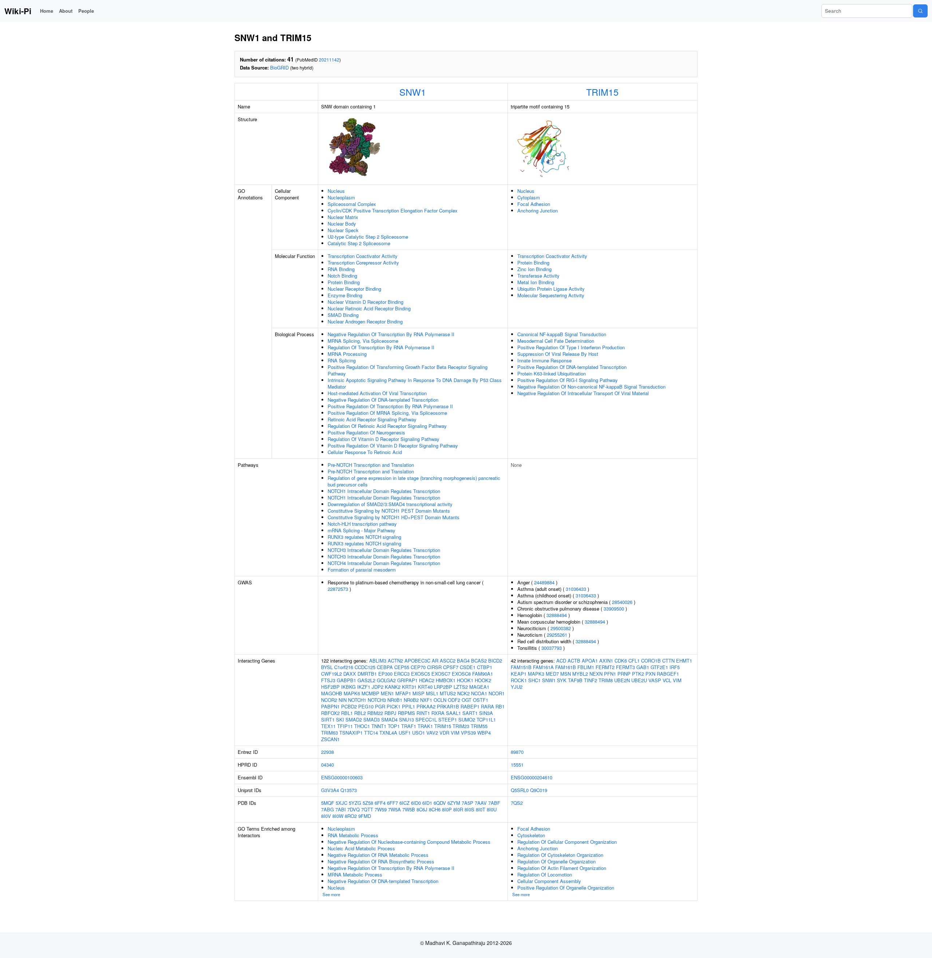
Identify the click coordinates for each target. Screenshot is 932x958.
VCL (667, 680)
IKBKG (348, 686)
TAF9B (575, 680)
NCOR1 (497, 693)
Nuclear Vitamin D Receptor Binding (365, 301)
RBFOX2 (330, 712)
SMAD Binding (343, 314)
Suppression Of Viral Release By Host (557, 353)
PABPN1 (330, 706)
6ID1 (427, 802)
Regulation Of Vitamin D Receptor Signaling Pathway (383, 439)
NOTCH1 (357, 699)
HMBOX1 (445, 680)
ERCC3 (402, 673)
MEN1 (387, 693)
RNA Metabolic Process (353, 835)
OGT (466, 699)
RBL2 (360, 712)
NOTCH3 (377, 699)
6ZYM (453, 802)
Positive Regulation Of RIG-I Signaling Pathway (567, 380)
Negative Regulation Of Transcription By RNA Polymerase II (391, 334)
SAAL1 (453, 712)
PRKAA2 (425, 706)
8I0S (469, 809)
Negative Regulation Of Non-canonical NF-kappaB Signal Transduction (591, 386)
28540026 (622, 602)
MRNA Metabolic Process (355, 874)
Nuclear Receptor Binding (354, 288)
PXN (650, 673)
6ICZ (404, 802)
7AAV (481, 802)
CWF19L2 (331, 673)
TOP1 (394, 726)
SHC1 (534, 680)
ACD (561, 660)
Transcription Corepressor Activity (363, 262)
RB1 (500, 706)
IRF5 (675, 667)
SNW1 (412, 91)
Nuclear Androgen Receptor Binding (365, 321)
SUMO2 (466, 719)
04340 (327, 764)
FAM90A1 (482, 673)
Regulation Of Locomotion (544, 874)
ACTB (574, 660)
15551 (517, 764)
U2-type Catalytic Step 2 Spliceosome (368, 236)
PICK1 (393, 706)
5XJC (341, 802)
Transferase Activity (538, 275)
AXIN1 (606, 660)
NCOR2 (329, 699)
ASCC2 (447, 660)
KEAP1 (518, 673)
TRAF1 (408, 726)
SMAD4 (389, 719)
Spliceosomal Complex (352, 203)
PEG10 (366, 706)
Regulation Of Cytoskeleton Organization (560, 854)
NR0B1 (394, 699)
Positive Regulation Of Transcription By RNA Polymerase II (390, 406)
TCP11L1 (486, 719)
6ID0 (416, 802)
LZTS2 (461, 686)
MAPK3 (536, 673)
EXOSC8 (461, 673)
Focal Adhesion (533, 203)
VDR (444, 732)
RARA (487, 706)
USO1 (418, 732)
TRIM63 (329, 732)
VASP (654, 680)
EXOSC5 (420, 673)
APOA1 (590, 660)
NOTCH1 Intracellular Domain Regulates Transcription (384, 491)
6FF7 (392, 802)
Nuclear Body (342, 223)
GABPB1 (346, 680)
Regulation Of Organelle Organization (556, 861)
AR (435, 660)
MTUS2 (448, 693)
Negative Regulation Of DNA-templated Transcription (383, 399)
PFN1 (610, 673)
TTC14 (371, 732)
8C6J (421, 809)
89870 (517, 751)
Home (46, 10)
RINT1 (423, 712)
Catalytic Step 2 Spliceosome (359, 243)
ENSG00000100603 (342, 777)
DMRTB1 (367, 673)
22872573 (338, 588)
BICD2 (495, 660)
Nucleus (336, 190)
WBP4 (484, 732)
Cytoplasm (528, 197)
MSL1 (432, 693)
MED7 (552, 673)
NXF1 (426, 699)
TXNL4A (388, 732)
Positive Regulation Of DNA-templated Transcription (572, 366)
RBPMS (406, 712)
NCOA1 (479, 693)
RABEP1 (470, 706)
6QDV (440, 802)
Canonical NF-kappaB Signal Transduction (561, 334)
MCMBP (370, 693)
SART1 (470, 712)
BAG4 (463, 660)
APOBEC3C (417, 660)
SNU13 (406, 719)
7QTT (367, 809)
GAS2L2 (366, 680)
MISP (418, 693)
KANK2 (392, 686)
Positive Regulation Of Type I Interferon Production (571, 347)
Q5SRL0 (520, 790)
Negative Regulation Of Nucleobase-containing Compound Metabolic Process (409, 841)
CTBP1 (484, 667)
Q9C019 (538, 790)
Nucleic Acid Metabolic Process (361, 848)
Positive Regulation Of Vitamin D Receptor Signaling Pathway (393, 445)
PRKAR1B (448, 706)
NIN (343, 699)
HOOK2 (483, 680)
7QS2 (517, 802)
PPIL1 (408, 706)
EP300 (385, 673)
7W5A (394, 809)
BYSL (327, 667)
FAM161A (543, 667)
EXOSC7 (440, 673)
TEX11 (328, 726)
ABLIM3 (377, 660)
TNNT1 (378, 726)
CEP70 (418, 667)
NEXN (596, 673)
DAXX (349, 673)
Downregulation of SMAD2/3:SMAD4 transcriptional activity (390, 504)
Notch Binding (342, 275)
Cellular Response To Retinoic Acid (365, 452)
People (86, 10)
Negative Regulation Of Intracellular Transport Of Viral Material (583, 393)
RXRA (438, 712)
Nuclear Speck (343, 230)
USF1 (405, 732)
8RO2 (351, 815)
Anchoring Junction (537, 210)
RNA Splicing (342, 360)
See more (331, 894)
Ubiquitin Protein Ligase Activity (551, 288)
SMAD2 (353, 719)
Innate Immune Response (544, 360)
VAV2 (432, 732)
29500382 (560, 628)
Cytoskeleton (531, 835)
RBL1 (347, 712)
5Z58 (368, 802)
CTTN (668, 660)
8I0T (480, 809)
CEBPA (385, 667)
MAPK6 (352, 693)
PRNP (624, 673)
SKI (340, 719)
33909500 (614, 608)
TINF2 (590, 680)
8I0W (337, 815)
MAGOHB (331, 693)
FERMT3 (625, 667)
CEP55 (401, 667)
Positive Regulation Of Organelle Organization (565, 887)
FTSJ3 (328, 680)
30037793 (551, 647)
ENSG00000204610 (531, 777)
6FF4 (380, 802)
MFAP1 (403, 693)
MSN (565, 673)
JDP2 (377, 686)
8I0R (458, 809)
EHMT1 (684, 660)
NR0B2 (411, 699)
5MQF (327, 802)
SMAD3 (371, 719)
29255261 (557, 634)
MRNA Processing (347, 353)
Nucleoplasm (341, 197)
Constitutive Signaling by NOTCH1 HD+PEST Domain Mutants (393, 517)
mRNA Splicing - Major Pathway (361, 530)
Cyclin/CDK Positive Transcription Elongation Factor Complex (393, 210)
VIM (455, 732)
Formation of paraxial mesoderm (362, 569)
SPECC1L (426, 719)
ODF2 (454, 699)
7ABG (327, 809)
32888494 (556, 615)
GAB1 (642, 667)
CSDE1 (467, 667)
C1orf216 (343, 667)
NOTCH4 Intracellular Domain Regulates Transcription (384, 563)
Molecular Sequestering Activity (550, 295)
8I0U (492, 809)
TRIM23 (461, 726)
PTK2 (638, 673)
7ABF (494, 802)
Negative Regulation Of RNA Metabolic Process (378, 854)
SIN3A (486, 712)
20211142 (329, 59)
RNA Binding (341, 269)
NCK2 (463, 693)
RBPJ (390, 712)
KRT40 (425, 686)
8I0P (447, 809)
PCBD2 (349, 706)
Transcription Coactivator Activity (363, 256)
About (65, 10)
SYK (561, 680)
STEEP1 (447, 719)
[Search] (920, 10)
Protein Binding (344, 282)
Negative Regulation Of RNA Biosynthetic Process (381, 861)
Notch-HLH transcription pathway (362, 523)
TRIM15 (602, 91)
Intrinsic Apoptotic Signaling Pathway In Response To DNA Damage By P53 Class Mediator (415, 383)
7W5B (408, 809)
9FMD (364, 815)
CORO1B (651, 660)
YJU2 (516, 686)
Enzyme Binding (345, 295)
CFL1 (634, 660)
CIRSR (434, 667)
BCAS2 (479, 660)
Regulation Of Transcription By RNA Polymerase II (381, 347)
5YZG (355, 802)
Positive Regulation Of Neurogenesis (366, 432)
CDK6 (621, 660)
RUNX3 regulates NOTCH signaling (364, 536)
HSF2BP (330, 686)
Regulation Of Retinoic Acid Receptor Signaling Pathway (387, 425)
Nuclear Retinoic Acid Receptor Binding (369, 308)
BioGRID (279, 67)
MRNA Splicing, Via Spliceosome (363, 340)
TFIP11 (345, 726)
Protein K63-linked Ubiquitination (551, 373)
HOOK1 (465, 680)
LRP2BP (443, 686)
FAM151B (521, 667)
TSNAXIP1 (351, 732)
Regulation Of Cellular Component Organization (567, 841)
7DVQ (353, 809)
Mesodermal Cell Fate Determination (555, 340)
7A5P (467, 802)
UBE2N (622, 680)
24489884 (544, 582)
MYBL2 (580, 673)
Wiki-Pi (17, 11)
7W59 (381, 809)
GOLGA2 (386, 680)
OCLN (440, 699)
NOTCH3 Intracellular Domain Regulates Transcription (384, 549)
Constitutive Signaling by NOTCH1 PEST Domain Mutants (389, 510)
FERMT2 (605, 667)
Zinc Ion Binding (534, 269)
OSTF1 (480, 699)
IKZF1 (363, 686)
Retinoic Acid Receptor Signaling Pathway (372, 419)
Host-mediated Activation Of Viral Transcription (377, 393)
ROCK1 (519, 680)
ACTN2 (395, 660)
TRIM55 (479, 726)
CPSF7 (450, 667)
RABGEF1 (668, 673)
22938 (327, 751)
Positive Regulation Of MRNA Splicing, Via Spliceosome (387, 412)
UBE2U (639, 680)
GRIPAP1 (407, 680)
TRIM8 (606, 680)
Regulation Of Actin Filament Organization (561, 867)
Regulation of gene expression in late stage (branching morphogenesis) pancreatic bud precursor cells (414, 481)
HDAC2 (426, 680)
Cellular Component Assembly (549, 881)
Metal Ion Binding (535, 282)
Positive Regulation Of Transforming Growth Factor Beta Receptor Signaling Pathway (407, 370)
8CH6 (435, 809)
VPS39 (468, 732)
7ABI (340, 809)
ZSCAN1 (330, 739)
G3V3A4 (330, 790)
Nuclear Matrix (343, 217)
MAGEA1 (479, 686)
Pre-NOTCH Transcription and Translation (371, 464)
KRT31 (409, 686)
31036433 (576, 588)
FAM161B (565, 667)
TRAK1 (425, 726)
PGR (380, 706)
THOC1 (362, 726)
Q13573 (348, 790)
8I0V (326, 815)
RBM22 (375, 712)
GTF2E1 (659, 667)
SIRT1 (328, 719)
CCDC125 (365, 667)
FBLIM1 (585, 667)
